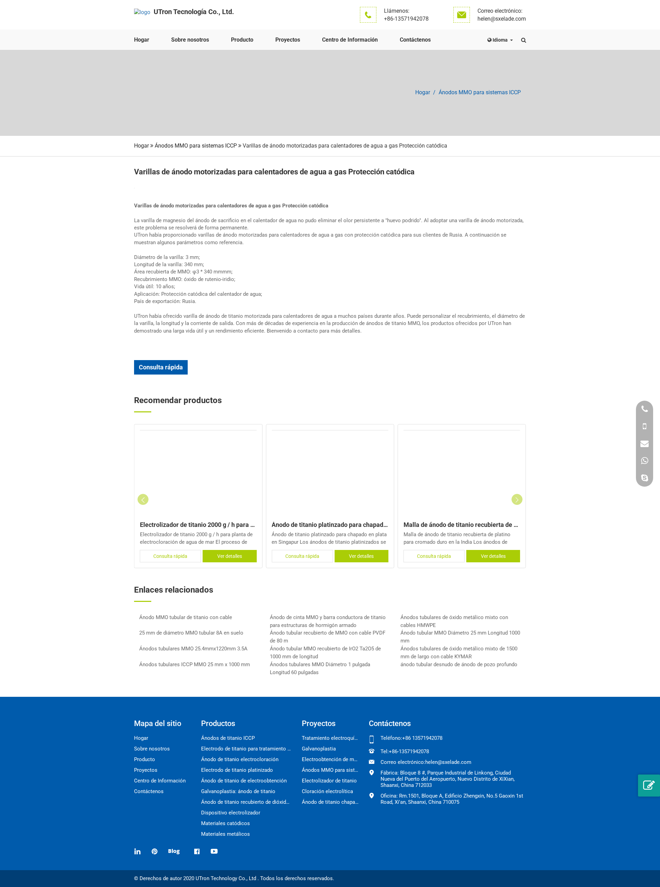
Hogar (141, 39)
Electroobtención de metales (330, 759)
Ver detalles (229, 556)
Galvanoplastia (319, 749)
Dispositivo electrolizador (230, 813)
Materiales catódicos (225, 823)
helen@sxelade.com (501, 18)
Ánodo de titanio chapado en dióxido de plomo (330, 802)
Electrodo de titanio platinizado (237, 770)
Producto (242, 39)
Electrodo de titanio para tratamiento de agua (246, 749)
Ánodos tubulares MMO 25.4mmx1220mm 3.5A (193, 649)
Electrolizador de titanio (329, 781)
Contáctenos (415, 39)
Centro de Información (350, 39)
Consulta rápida (161, 367)
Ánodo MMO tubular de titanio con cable (185, 617)
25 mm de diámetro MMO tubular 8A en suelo (191, 633)
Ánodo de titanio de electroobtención (244, 781)
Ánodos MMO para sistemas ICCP (480, 92)
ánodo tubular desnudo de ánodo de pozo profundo (458, 664)
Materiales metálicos (225, 834)
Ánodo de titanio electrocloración (239, 759)
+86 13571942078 (422, 738)
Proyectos (287, 39)
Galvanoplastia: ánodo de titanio (238, 791)
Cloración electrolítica (327, 791)
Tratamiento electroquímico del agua (330, 738)
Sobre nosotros (190, 39)
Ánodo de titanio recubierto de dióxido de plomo (246, 802)
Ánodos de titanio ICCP (228, 738)
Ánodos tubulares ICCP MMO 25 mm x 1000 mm (194, 664)
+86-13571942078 (406, 18)
